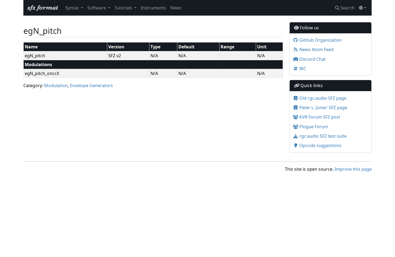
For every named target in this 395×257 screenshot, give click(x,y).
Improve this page (353, 169)
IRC (302, 69)
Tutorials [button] (123, 8)
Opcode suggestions (320, 145)
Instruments (153, 8)
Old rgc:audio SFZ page (322, 98)
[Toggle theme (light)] (362, 7)
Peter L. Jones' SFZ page (322, 107)
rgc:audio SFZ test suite (322, 136)
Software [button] (97, 8)
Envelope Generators (91, 85)
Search (346, 8)
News (176, 8)
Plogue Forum (313, 127)
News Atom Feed (315, 49)
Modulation (56, 85)
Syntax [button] (72, 8)
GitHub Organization (320, 40)
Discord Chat (312, 59)
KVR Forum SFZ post (319, 117)
